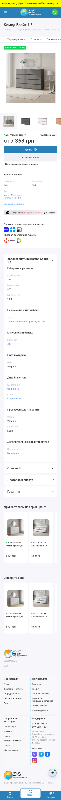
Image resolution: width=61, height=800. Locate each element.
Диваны (8, 731)
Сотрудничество (12, 693)
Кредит (35, 689)
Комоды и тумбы (12, 740)
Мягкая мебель (11, 750)
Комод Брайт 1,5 (39, 545)
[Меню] (5, 12)
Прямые (8, 197)
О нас (6, 684)
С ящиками (13, 389)
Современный (14, 398)
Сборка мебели (39, 705)
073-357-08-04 (39, 723)
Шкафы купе (10, 726)
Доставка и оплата (13, 689)
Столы (7, 745)
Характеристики (16, 39)
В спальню (13, 453)
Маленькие (17, 195)
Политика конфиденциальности (43, 699)
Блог (6, 703)
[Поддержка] (55, 12)
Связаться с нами (13, 698)
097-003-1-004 (39, 727)
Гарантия (36, 684)
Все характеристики (14, 204)
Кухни (7, 736)
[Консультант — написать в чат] (53, 773)
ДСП (9, 344)
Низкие (17, 197)
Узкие (7, 195)
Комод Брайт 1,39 (14, 545)
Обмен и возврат (40, 693)
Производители (40, 710)
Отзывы (36, 39)
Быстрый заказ (30, 157)
